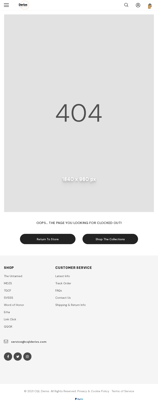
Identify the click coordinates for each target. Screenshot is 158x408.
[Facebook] (8, 356)
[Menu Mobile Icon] (6, 5)
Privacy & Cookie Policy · (94, 391)
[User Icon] (138, 5)
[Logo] (23, 5)
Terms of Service (123, 391)
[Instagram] (27, 356)
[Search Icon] (126, 5)
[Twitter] (18, 356)
